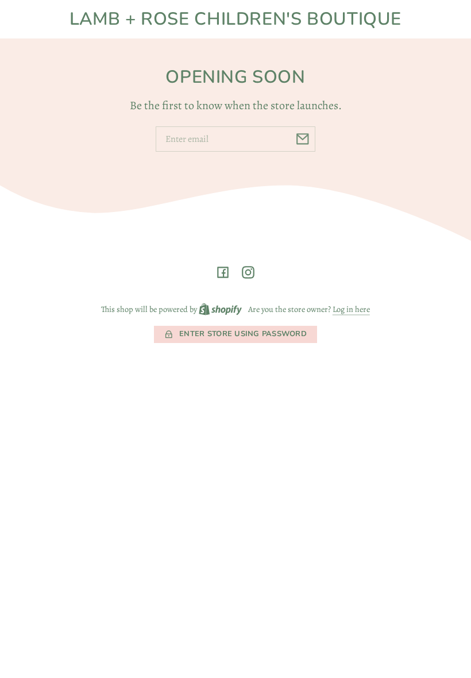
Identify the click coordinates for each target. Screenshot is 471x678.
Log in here (351, 309)
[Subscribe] (302, 139)
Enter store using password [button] (243, 334)
